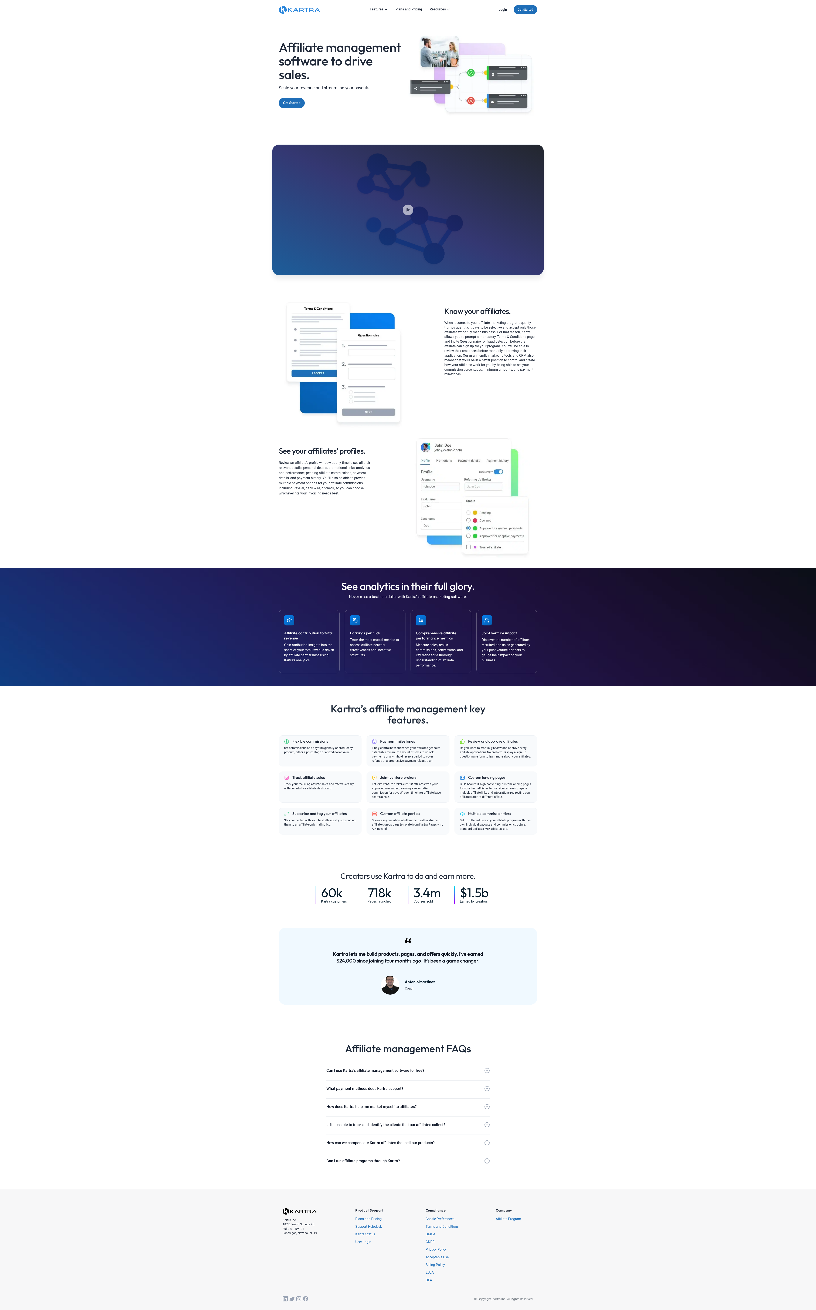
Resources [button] (438, 9)
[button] (408, 1071)
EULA (430, 1272)
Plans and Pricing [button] (408, 9)
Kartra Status (365, 1234)
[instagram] (298, 1298)
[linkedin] (285, 1298)
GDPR (430, 1242)
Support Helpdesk (368, 1227)
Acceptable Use (437, 1257)
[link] (408, 966)
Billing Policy (435, 1265)
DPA (429, 1280)
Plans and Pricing (368, 1219)
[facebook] (305, 1298)
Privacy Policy (436, 1250)
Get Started (525, 9)
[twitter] (292, 1298)
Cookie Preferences (440, 1219)
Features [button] (376, 9)
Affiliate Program (508, 1219)
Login (503, 10)
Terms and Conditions (442, 1227)
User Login (363, 1242)
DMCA (430, 1234)
